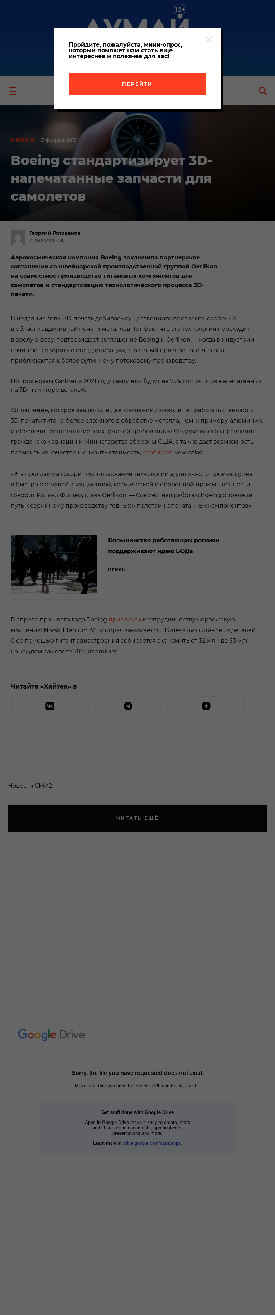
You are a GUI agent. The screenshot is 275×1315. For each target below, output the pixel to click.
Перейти (137, 84)
